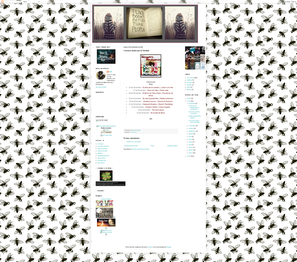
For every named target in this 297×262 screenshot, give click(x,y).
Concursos (133, 132)
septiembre (192, 131)
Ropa (188, 87)
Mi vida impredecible (150, 98)
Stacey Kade (101, 158)
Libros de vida (152, 90)
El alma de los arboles (151, 87)
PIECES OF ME (102, 151)
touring (150, 247)
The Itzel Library (158, 110)
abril (190, 145)
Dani (110, 72)
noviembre (192, 126)
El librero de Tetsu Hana (152, 93)
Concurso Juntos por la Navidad (194, 121)
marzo (191, 147)
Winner (189, 89)
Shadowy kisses (149, 101)
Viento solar (164, 90)
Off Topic (189, 82)
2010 (189, 156)
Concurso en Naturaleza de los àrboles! (194, 107)
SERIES (100, 153)
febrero (191, 150)
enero (191, 153)
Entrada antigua (172, 146)
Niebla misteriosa (166, 98)
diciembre (192, 103)
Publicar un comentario (133, 142)
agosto (191, 134)
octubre (191, 128)
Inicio (152, 146)
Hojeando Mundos (150, 104)
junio (190, 139)
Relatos (189, 85)
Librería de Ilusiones (165, 101)
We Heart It (100, 163)
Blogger (168, 247)
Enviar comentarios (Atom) (140, 149)
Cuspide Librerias (103, 146)
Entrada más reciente (131, 146)
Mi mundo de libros (158, 113)
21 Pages (100, 144)
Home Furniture (102, 148)
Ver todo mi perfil (101, 87)
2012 (189, 98)
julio (190, 136)
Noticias (189, 80)
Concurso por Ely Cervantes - (194, 112)
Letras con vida (167, 87)
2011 (189, 101)
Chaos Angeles (164, 107)
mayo (191, 142)
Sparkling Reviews (103, 156)
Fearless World (151, 107)
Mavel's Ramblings (165, 104)
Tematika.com (101, 160)
